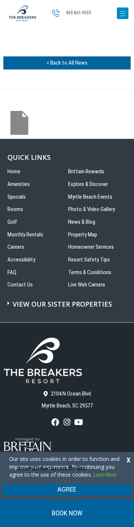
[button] (67, 300)
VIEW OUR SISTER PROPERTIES (62, 304)
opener (122, 13)
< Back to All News (67, 62)
